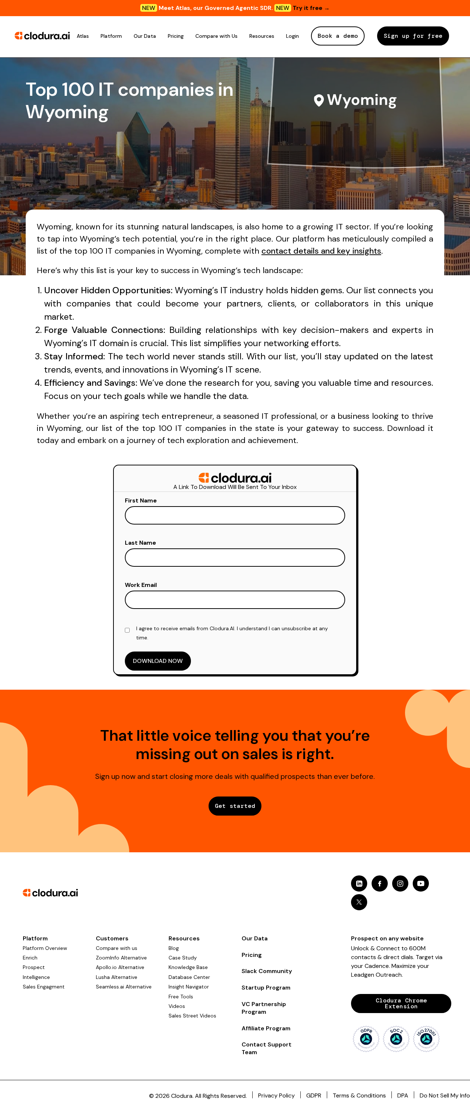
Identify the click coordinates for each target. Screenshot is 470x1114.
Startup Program (266, 987)
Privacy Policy (276, 1095)
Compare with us (116, 948)
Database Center (189, 977)
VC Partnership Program (264, 1008)
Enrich (30, 957)
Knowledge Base (188, 967)
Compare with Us (216, 36)
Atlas (83, 36)
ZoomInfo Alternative (121, 957)
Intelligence (36, 977)
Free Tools (181, 996)
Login (292, 36)
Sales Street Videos (192, 1015)
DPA (402, 1095)
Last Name (140, 543)
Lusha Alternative (116, 977)
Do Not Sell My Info (445, 1095)
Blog (174, 948)
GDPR (313, 1095)
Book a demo (338, 36)
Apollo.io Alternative (120, 967)
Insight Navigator (189, 986)
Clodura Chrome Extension (401, 1003)
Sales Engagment (44, 986)
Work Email (141, 585)
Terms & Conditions (359, 1095)
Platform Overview (45, 948)
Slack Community (267, 971)
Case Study (183, 957)
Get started (235, 806)
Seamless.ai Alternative (124, 986)
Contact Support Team (267, 1048)
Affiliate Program (266, 1028)
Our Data (145, 36)
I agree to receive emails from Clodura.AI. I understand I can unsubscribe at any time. (232, 633)
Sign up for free (413, 36)
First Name (141, 500)
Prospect (34, 967)
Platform (111, 36)
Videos (177, 1006)
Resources (261, 36)
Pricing (176, 36)
